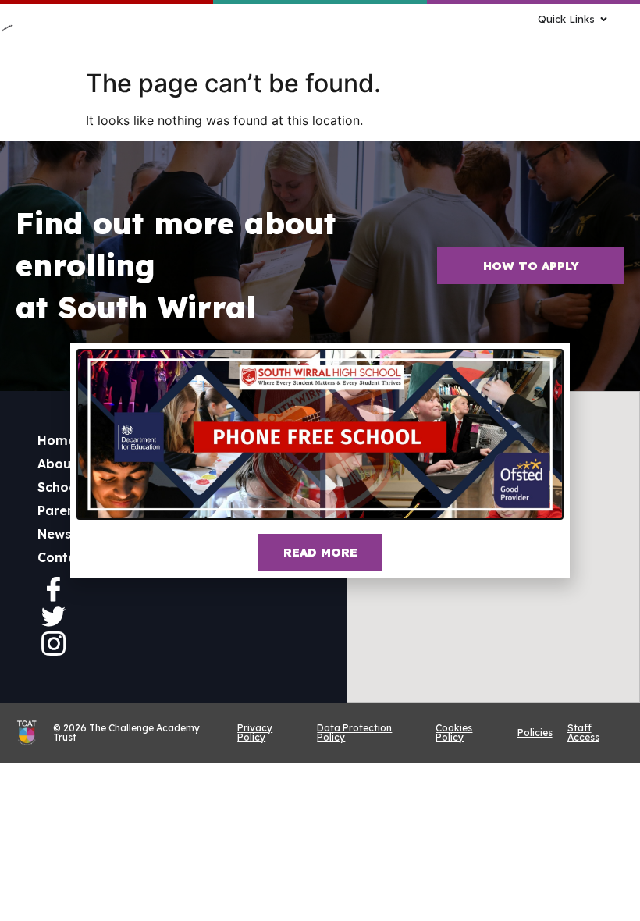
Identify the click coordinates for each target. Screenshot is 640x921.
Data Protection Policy (354, 732)
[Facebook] (53, 588)
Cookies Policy (454, 732)
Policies (535, 732)
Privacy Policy (254, 732)
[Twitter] (53, 616)
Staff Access (583, 732)
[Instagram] (53, 643)
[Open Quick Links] (604, 19)
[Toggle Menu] (425, 41)
